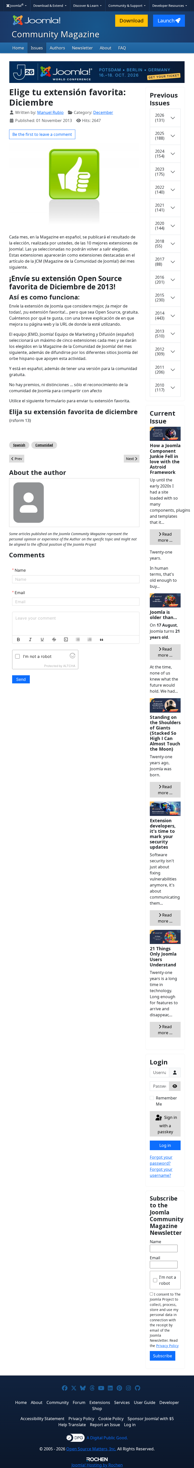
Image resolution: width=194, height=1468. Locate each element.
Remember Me (166, 1101)
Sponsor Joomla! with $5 (151, 1418)
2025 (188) (159, 136)
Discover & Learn (86, 5)
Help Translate (72, 1424)
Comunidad (44, 445)
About (105, 48)
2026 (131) (159, 117)
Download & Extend (48, 5)
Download (131, 20)
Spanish (19, 445)
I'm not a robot (167, 1280)
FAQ (122, 48)
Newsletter (82, 48)
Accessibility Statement (42, 1418)
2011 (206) (159, 369)
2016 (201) (159, 279)
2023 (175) (159, 171)
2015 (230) (159, 297)
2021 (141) (159, 207)
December (103, 112)
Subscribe (162, 1356)
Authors (57, 48)
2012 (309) (159, 351)
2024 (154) (159, 153)
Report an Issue (105, 1424)
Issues (37, 48)
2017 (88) (159, 261)
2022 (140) (159, 190)
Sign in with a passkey (167, 1125)
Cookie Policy (111, 1418)
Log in (165, 1145)
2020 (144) (159, 226)
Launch (166, 20)
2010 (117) (159, 387)
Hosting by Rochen (97, 1465)
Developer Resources (168, 5)
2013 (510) (159, 333)
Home (18, 48)
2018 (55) (159, 243)
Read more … (165, 537)
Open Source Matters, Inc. (91, 1449)
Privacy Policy (167, 1345)
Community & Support (125, 5)
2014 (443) (159, 315)
